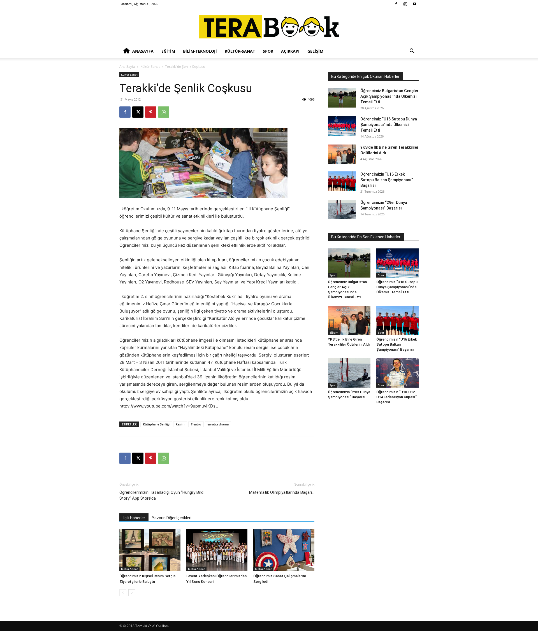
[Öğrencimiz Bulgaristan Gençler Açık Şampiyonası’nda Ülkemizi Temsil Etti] (342, 98)
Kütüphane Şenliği (156, 424)
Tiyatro (196, 424)
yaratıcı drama (218, 424)
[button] (412, 51)
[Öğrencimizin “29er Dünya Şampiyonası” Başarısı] (342, 209)
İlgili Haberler (134, 518)
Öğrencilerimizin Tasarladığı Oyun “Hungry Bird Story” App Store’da (161, 495)
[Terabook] (269, 27)
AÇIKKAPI (290, 51)
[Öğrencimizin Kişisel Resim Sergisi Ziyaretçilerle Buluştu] (149, 550)
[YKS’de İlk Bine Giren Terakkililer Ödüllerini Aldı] (342, 154)
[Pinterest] (150, 112)
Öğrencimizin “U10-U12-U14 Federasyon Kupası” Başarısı (396, 397)
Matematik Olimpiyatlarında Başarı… (281, 492)
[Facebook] (396, 4)
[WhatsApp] (163, 112)
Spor (268, 51)
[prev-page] (122, 592)
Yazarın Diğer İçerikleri (171, 518)
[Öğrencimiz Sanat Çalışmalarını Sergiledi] (283, 550)
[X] (137, 112)
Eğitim (168, 51)
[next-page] (131, 592)
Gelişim (315, 51)
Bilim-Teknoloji (200, 51)
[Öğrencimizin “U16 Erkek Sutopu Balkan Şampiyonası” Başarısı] (342, 181)
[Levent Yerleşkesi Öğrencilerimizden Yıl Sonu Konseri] (216, 550)
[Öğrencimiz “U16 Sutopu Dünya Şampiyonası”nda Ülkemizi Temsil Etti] (342, 126)
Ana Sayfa (127, 66)
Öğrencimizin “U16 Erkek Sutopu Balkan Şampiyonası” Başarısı (386, 180)
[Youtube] (414, 4)
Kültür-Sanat (240, 51)
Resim (180, 424)
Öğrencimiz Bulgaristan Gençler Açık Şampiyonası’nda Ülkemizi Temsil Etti (389, 96)
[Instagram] (405, 4)
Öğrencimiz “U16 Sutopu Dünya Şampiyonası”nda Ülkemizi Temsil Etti (388, 124)
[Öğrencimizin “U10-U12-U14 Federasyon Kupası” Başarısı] (397, 372)
